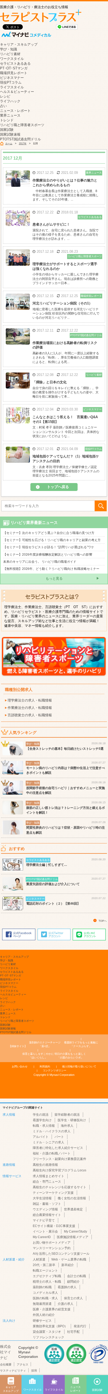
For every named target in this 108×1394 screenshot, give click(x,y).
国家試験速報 (10, 134)
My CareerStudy (75, 1231)
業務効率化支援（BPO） (50, 1326)
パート (59, 1137)
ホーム (8, 143)
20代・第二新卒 (44, 1265)
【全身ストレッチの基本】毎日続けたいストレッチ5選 (65, 749)
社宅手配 (73, 1332)
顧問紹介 (73, 1281)
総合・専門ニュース (47, 1181)
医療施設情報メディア (72, 1237)
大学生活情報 (42, 1198)
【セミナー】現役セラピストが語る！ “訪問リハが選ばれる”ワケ (48, 547)
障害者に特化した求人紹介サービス (58, 1148)
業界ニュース (10, 115)
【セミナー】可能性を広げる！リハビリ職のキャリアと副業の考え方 (52, 540)
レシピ (5, 96)
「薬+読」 (45, 1044)
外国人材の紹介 (44, 1315)
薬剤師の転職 (42, 1287)
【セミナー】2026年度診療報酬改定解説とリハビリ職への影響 (47, 554)
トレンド (7, 120)
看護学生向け (42, 1120)
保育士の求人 (73, 1298)
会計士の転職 (76, 1276)
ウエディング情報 (45, 1209)
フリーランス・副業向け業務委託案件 (59, 1159)
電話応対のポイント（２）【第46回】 (53, 903)
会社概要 (6, 1364)
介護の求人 (65, 1304)
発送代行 (80, 1326)
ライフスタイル (12, 87)
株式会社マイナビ (5, 1352)
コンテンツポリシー (54, 1070)
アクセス (22, 1364)
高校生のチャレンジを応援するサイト (59, 1187)
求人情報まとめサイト (48, 1176)
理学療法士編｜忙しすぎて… (46, 865)
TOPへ (103, 920)
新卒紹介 (67, 1265)
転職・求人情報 (44, 1126)
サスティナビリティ (13, 1370)
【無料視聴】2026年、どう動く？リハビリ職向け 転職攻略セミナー (51, 568)
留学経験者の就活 (67, 1114)
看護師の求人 (67, 1287)
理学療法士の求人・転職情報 (30, 700)
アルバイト (40, 1137)
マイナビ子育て (44, 1220)
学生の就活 (40, 1114)
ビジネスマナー (12, 78)
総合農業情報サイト (47, 1215)
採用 (34, 1370)
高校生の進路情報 (45, 1165)
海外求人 (67, 1126)
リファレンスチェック (48, 1337)
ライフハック (10, 101)
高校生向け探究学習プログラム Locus (59, 1170)
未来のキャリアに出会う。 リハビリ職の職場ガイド (39, 561)
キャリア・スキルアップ (18, 44)
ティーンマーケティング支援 (53, 1193)
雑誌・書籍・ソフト (47, 1204)
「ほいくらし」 (38, 1055)
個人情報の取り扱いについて (79, 1066)
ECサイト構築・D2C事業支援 (54, 1226)
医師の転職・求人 (45, 1298)
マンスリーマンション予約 (52, 1248)
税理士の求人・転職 (47, 1281)
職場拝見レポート (13, 73)
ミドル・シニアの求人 (48, 1142)
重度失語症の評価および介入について (53, 884)
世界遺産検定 (73, 1209)
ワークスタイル (12, 59)
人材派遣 (39, 1259)
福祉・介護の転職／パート (52, 1153)
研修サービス (42, 1321)
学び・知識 (8, 49)
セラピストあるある (15, 63)
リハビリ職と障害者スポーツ (22, 125)
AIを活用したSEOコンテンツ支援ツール (61, 1253)
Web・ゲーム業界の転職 (68, 1259)
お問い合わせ (20, 1066)
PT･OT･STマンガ (14, 68)
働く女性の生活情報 (72, 1198)
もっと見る (54, 578)
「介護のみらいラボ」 (70, 1055)
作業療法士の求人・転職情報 (30, 708)
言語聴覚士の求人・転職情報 (30, 715)
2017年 (22, 143)
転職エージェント (45, 1270)
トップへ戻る (58, 487)
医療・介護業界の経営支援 (52, 1309)
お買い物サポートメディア (52, 1242)
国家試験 (7, 130)
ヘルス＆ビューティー (17, 92)
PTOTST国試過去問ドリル (20, 139)
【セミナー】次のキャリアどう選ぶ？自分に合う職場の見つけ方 (48, 532)
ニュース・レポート (15, 111)
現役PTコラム (10, 82)
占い (3, 106)
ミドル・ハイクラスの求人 (52, 1131)
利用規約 (45, 1066)
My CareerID (42, 1237)
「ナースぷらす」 (81, 1044)
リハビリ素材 (10, 54)
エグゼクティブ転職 (47, 1276)
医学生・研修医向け (72, 1120)
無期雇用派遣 (42, 1304)
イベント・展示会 (45, 1231)
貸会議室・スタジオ (47, 1332)
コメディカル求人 (45, 1293)
